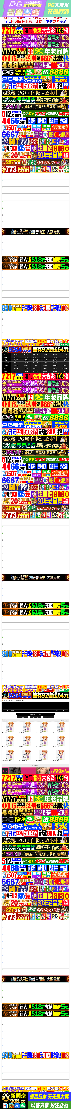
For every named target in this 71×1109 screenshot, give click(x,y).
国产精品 (16, 354)
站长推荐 (6, 360)
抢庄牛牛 (26, 362)
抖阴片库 (6, 368)
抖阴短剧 (55, 371)
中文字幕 (26, 357)
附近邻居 (16, 360)
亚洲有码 (45, 354)
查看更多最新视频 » (35, 765)
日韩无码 (64, 371)
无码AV (6, 365)
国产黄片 (16, 368)
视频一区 (6, 354)
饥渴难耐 (26, 360)
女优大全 (55, 365)
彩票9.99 (45, 362)
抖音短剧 (16, 365)
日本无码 (35, 354)
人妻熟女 (45, 357)
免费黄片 (35, 368)
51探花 (35, 365)
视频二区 (6, 357)
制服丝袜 (55, 357)
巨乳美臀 (35, 357)
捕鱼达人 (16, 362)
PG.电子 (48, 717)
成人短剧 (35, 371)
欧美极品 (55, 354)
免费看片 (6, 371)
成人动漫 (64, 354)
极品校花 (45, 371)
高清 (57, 710)
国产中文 (16, 371)
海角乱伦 (55, 368)
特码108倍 (35, 717)
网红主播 (26, 354)
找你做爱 (35, 360)
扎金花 (55, 362)
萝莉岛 (64, 365)
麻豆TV (26, 365)
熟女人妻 (26, 368)
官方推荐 (6, 362)
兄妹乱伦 (26, 371)
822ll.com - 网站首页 (13, 25)
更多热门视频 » (65, 720)
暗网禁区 (45, 368)
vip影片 (22, 717)
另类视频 (64, 357)
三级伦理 (16, 357)
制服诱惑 (64, 368)
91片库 (45, 365)
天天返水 (64, 362)
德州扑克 (35, 362)
